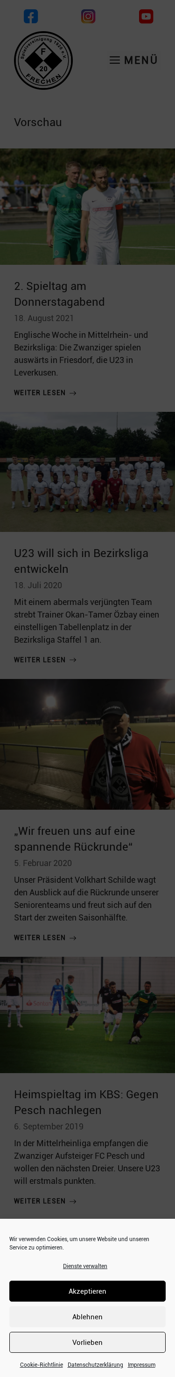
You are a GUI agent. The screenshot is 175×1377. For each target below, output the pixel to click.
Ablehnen (87, 1317)
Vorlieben (87, 1342)
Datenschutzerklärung (95, 1365)
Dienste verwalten (85, 1266)
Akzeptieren (87, 1291)
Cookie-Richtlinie (41, 1365)
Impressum (141, 1365)
